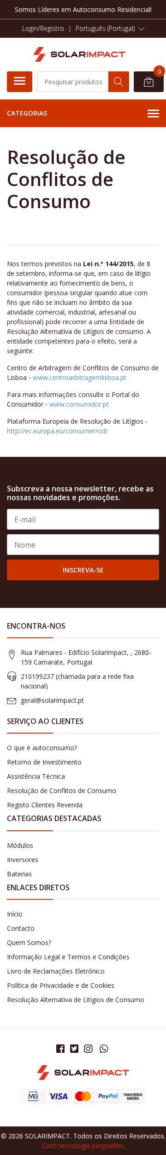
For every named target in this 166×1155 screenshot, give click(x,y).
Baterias (19, 873)
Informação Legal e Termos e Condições (68, 956)
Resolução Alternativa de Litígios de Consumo (75, 999)
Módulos (20, 845)
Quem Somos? (29, 942)
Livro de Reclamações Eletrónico (56, 971)
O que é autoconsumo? (42, 747)
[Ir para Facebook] (60, 1048)
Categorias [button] (27, 113)
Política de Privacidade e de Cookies (60, 985)
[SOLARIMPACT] (79, 54)
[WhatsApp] (104, 1048)
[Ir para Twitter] (74, 1048)
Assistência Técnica (36, 776)
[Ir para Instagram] (88, 1048)
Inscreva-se (83, 570)
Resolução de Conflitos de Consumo (61, 790)
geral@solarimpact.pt (52, 700)
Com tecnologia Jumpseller (82, 1145)
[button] (110, 28)
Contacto (21, 928)
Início (15, 914)
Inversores (22, 859)
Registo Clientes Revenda (45, 804)
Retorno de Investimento (44, 762)
